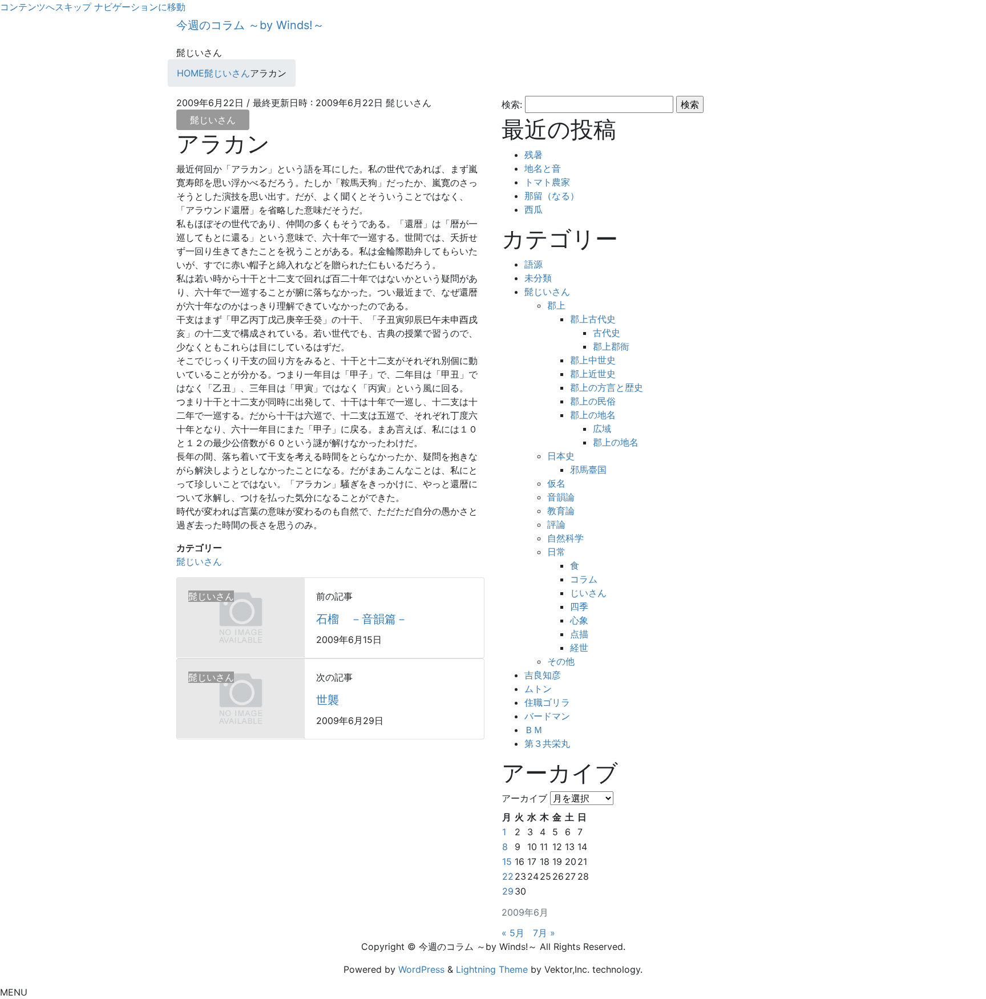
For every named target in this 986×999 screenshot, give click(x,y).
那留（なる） (551, 195)
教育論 (561, 510)
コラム (583, 579)
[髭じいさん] (241, 616)
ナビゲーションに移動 (139, 7)
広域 (602, 428)
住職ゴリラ (547, 702)
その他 (561, 661)
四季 (579, 606)
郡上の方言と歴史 (606, 387)
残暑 (533, 154)
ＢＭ (533, 729)
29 (508, 891)
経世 (579, 647)
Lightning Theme (492, 969)
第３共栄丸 (547, 743)
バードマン (547, 716)
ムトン (538, 688)
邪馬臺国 (588, 469)
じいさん (588, 592)
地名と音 (542, 168)
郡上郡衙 (611, 346)
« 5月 (513, 933)
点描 (579, 634)
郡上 (556, 305)
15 (507, 861)
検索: (512, 104)
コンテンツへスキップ (45, 7)
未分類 (538, 278)
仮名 (556, 483)
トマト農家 (547, 182)
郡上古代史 (593, 319)
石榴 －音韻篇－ (361, 619)
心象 (579, 620)
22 (508, 876)
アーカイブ (524, 798)
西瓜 (533, 209)
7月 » (544, 933)
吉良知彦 (542, 675)
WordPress (421, 969)
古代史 (606, 332)
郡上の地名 (593, 414)
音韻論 (561, 497)
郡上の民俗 (593, 401)
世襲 (327, 700)
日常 (556, 551)
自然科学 (565, 538)
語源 (533, 264)
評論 (556, 524)
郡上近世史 (593, 373)
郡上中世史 (593, 360)
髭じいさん (213, 120)
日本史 (561, 456)
